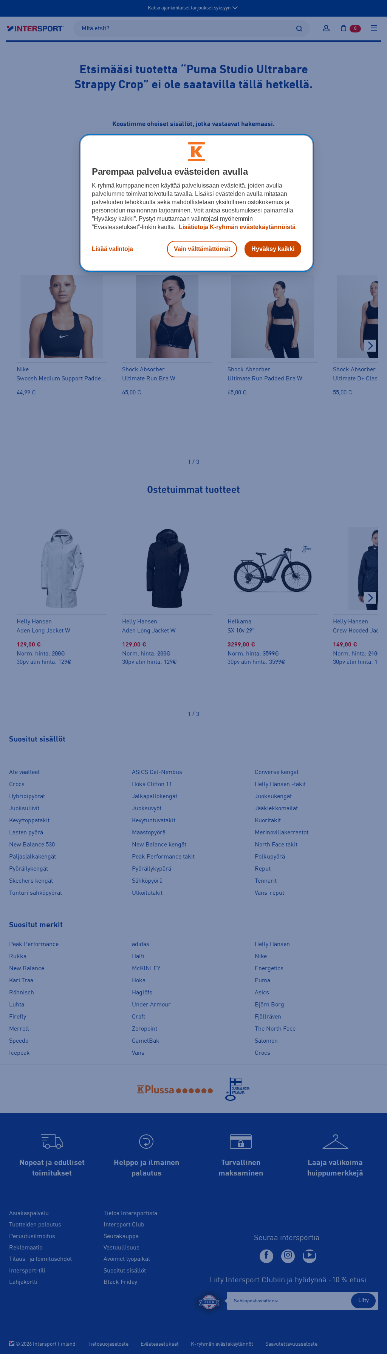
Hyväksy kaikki (272, 249)
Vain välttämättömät (202, 249)
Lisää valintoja (112, 249)
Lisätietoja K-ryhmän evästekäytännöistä (236, 227)
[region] (196, 203)
